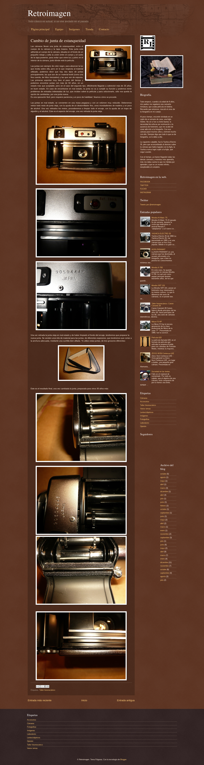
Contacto (104, 29)
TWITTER (144, 185)
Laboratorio (144, 423)
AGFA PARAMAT (158, 249)
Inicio (84, 700)
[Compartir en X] (42, 686)
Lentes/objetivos (146, 412)
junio (162, 502)
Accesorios (144, 402)
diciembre (164, 491)
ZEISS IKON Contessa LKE (163, 353)
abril (162, 484)
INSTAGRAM (145, 192)
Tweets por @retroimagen (150, 205)
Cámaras (143, 398)
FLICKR (143, 189)
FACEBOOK (145, 182)
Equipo (59, 29)
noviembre (164, 534)
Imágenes (74, 29)
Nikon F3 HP (157, 322)
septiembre (164, 513)
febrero (163, 506)
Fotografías (144, 419)
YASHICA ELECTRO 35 (161, 233)
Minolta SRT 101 (158, 285)
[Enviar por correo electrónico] (37, 686)
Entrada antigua (126, 700)
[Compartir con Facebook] (45, 686)
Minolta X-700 (157, 267)
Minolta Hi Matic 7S (159, 218)
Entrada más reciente (39, 700)
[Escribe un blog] (40, 686)
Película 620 (157, 337)
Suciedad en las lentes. (161, 371)
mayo (162, 481)
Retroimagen (49, 12)
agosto (163, 477)
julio (161, 499)
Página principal (40, 29)
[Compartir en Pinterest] (47, 686)
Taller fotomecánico (47, 690)
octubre (163, 474)
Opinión (143, 426)
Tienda (89, 29)
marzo (162, 488)
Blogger (123, 759)
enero (162, 530)
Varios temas (145, 409)
